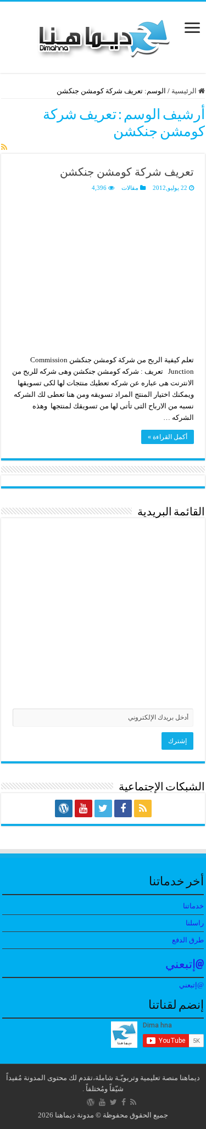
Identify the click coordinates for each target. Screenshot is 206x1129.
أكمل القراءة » (167, 437)
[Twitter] (103, 808)
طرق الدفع (188, 940)
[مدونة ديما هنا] (103, 34)
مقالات (129, 187)
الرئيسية (184, 91)
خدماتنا (193, 906)
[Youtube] (83, 808)
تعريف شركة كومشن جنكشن (127, 172)
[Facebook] (123, 808)
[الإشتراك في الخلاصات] (4, 147)
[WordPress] (64, 808)
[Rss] (143, 808)
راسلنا (195, 923)
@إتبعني (184, 965)
